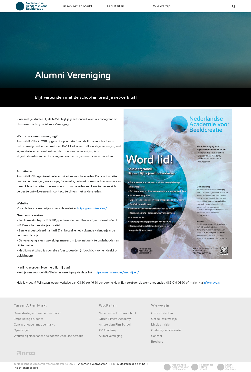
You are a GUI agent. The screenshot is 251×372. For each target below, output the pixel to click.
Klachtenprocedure (26, 368)
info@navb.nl (212, 282)
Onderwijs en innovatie (166, 330)
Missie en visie (160, 324)
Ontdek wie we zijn (164, 319)
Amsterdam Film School (115, 324)
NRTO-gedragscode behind (128, 364)
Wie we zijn (162, 6)
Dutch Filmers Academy (115, 319)
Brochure (157, 341)
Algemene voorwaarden (92, 364)
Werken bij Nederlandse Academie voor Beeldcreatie (49, 336)
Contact (156, 336)
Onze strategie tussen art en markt (37, 313)
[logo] (30, 6)
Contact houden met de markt (34, 324)
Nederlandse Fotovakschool (117, 313)
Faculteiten (115, 6)
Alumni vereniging (110, 336)
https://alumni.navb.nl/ (92, 208)
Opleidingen (21, 330)
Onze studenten (162, 313)
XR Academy (107, 330)
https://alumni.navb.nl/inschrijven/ (116, 272)
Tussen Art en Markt (76, 6)
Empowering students (28, 319)
